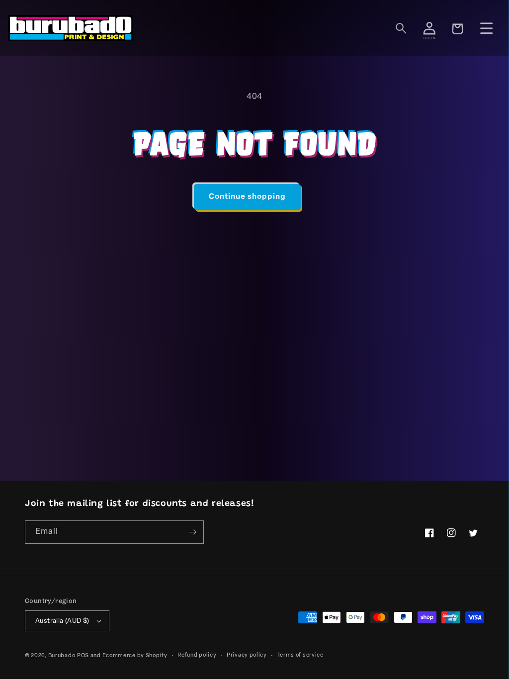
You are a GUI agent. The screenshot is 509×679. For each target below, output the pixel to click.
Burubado (62, 656)
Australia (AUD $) (62, 621)
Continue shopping (247, 197)
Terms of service (300, 655)
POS (83, 656)
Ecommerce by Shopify (135, 656)
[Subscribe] (192, 532)
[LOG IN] (429, 28)
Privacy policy (247, 655)
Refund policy (196, 655)
